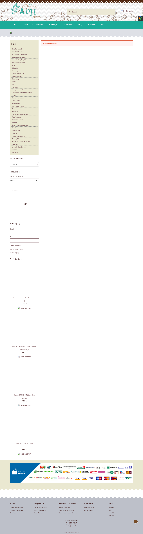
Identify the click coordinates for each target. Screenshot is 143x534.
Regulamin (13, 513)
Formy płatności (64, 507)
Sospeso (14, 122)
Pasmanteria (16, 109)
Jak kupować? (88, 510)
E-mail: (12, 229)
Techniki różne (16, 130)
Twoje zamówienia (40, 507)
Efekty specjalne (17, 76)
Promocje (15, 152)
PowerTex (15, 111)
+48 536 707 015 (72, 524)
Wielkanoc (15, 144)
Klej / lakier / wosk (18, 106)
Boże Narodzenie (17, 49)
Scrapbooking (16, 117)
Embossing (15, 79)
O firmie (111, 507)
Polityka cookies (89, 507)
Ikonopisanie (16, 103)
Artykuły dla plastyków (19, 60)
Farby (13, 82)
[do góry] (136, 522)
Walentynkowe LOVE (18, 136)
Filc (13, 84)
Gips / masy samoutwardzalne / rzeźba (22, 93)
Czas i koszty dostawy (66, 510)
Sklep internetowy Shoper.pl (71, 532)
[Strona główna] (11, 32)
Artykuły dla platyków (19, 147)
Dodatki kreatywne (18, 73)
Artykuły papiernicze (18, 62)
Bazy (13, 65)
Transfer (14, 128)
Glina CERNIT (16, 101)
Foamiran (15, 87)
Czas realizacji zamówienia (68, 513)
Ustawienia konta (40, 510)
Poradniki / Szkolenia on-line (21, 141)
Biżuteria (15, 68)
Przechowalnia (39, 513)
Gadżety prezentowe (18, 98)
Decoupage (15, 71)
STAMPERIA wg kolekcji (20, 54)
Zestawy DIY (16, 139)
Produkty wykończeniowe (20, 114)
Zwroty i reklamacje (16, 507)
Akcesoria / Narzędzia (19, 57)
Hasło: (12, 237)
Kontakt (111, 513)
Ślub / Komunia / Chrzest (20, 125)
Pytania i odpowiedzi (16, 510)
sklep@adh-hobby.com (73, 526)
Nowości (14, 150)
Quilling (14, 133)
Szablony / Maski (17, 120)
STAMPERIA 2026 (18, 52)
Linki (110, 510)
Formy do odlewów (18, 90)
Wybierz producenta (16, 176)
